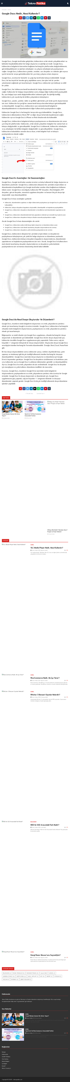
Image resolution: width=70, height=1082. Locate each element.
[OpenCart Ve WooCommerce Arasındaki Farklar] (35, 407)
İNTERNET (14, 979)
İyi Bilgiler (4, 1063)
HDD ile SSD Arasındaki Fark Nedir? (44, 825)
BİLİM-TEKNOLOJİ (19, 973)
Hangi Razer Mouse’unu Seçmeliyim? (45, 955)
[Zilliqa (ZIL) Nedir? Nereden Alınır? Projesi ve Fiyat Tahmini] (57, 464)
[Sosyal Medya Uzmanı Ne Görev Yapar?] (12, 407)
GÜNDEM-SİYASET (9, 976)
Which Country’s (6, 1068)
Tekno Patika (35, 550)
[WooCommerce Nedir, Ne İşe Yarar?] (15, 681)
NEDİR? (49, 976)
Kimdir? (4, 1066)
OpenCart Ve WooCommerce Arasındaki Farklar (39, 1031)
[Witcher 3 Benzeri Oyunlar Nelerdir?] (15, 754)
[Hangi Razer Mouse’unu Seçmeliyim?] (15, 957)
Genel (9, 9)
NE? (42, 976)
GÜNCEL (52, 973)
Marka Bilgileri (5, 1061)
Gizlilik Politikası (6, 1056)
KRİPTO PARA (21, 976)
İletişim (4, 1052)
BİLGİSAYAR (7, 973)
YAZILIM (6, 979)
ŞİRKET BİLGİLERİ (25, 979)
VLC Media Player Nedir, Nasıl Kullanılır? (46, 547)
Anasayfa (4, 9)
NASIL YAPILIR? (33, 976)
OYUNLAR (57, 976)
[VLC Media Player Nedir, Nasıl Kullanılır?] (15, 607)
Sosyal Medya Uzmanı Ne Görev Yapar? (37, 1016)
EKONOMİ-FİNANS (32, 973)
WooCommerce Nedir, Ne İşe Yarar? (45, 678)
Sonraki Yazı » (40, 393)
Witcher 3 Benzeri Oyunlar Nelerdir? (45, 694)
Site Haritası (5, 1059)
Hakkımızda (5, 1054)
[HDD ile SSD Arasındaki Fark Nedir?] (15, 884)
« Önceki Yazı (29, 393)
